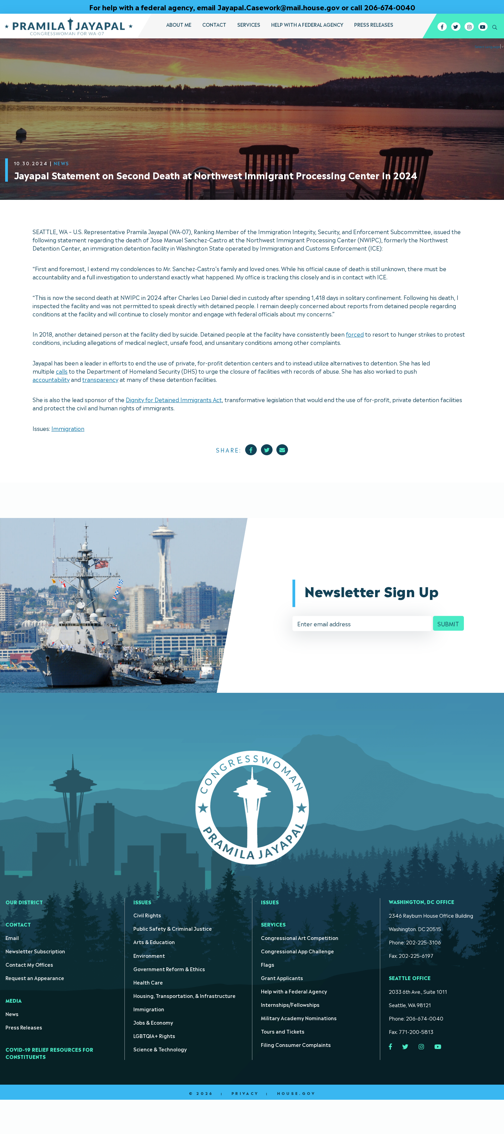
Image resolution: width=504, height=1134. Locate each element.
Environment (149, 955)
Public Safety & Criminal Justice (172, 928)
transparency (100, 379)
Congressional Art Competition (299, 937)
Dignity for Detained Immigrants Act (174, 399)
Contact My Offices (29, 964)
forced (355, 334)
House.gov (296, 1093)
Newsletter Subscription (35, 950)
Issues (142, 901)
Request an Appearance (34, 977)
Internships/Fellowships (290, 1004)
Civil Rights (147, 914)
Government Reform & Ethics (169, 968)
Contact (214, 24)
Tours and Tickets (282, 1031)
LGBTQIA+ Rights (154, 1035)
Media (13, 1000)
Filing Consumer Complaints (296, 1044)
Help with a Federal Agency (307, 24)
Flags (267, 964)
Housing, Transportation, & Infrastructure (184, 995)
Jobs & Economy (153, 1022)
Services (248, 24)
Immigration (67, 428)
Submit (448, 623)
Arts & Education (154, 941)
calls (62, 371)
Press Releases (373, 24)
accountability (51, 379)
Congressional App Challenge (297, 950)
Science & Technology (160, 1048)
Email (12, 937)
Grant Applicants (282, 977)
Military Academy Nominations (299, 1017)
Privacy (245, 1093)
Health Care (148, 982)
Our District (24, 901)
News (12, 1013)
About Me (178, 24)
